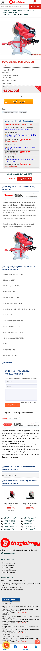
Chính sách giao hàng (8, 563)
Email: (13, 589)
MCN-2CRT (23, 112)
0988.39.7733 (15, 125)
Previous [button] (3, 497)
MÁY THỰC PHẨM (29, 521)
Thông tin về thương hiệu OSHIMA (18, 412)
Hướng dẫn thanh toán (8, 572)
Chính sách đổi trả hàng (9, 570)
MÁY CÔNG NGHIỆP (30, 518)
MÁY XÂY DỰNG (29, 524)
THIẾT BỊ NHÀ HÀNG (30, 529)
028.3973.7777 (27, 125)
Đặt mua (19, 101)
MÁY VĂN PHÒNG (9, 524)
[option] (11, 499)
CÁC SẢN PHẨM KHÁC (11, 529)
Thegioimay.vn (21, 612)
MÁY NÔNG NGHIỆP (10, 518)
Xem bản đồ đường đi (11, 141)
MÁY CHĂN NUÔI (9, 521)
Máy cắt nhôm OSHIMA (10, 112)
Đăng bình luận (12, 405)
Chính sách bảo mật (8, 565)
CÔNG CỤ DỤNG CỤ (10, 526)
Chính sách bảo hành (8, 568)
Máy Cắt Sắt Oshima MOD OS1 (11, 504)
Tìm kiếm (35, 6)
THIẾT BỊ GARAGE (29, 526)
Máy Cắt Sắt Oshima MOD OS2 (30, 504)
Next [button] (38, 497)
